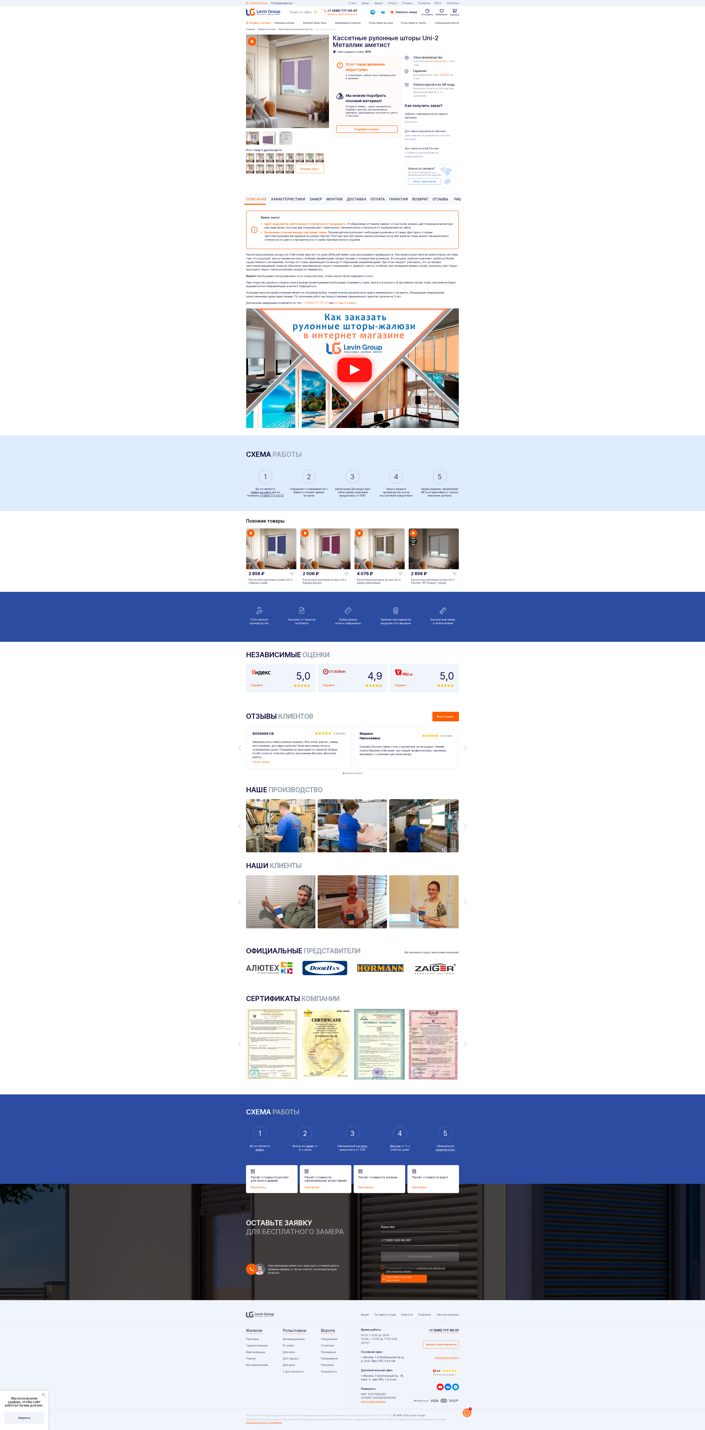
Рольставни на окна (381, 22)
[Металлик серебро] (270, 169)
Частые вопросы (448, 1314)
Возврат (420, 199)
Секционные (329, 1339)
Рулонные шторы (284, 22)
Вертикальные (255, 1352)
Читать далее (261, 761)
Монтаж (334, 199)
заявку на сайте (261, 492)
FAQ (457, 199)
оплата (430, 88)
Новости (407, 1314)
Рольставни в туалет (413, 22)
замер (310, 1146)
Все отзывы (445, 716)
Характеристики (288, 199)
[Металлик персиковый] (280, 169)
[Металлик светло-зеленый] (310, 157)
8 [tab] (357, 773)
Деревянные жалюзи (348, 22)
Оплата (377, 199)
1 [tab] (343, 773)
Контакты (453, 3)
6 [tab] (353, 773)
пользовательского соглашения (264, 1422)
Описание (256, 199)
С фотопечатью (293, 1371)
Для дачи (289, 1365)
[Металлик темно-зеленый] (270, 157)
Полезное (424, 3)
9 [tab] (359, 773)
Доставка (356, 199)
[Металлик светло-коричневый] (250, 169)
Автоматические (257, 1365)
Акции (378, 3)
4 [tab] (349, 773)
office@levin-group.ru (447, 1357)
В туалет (289, 1345)
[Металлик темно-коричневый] (290, 157)
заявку (259, 1149)
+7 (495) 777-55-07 (342, 10)
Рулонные (252, 1339)
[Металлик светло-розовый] (300, 157)
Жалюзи (254, 1330)
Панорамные (329, 1358)
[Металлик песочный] (290, 169)
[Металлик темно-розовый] (260, 157)
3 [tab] (347, 773)
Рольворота (329, 1371)
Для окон (289, 1352)
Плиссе (251, 1358)
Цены (365, 3)
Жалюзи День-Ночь (315, 22)
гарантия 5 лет (445, 1149)
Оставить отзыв (385, 1314)
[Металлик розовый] (260, 169)
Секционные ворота (447, 22)
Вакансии (380, 1401)
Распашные (328, 1352)
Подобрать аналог (366, 129)
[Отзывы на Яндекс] (445, 1372)
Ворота (328, 1330)
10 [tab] (361, 773)
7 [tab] (355, 773)
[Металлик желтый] (250, 157)
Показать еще (309, 168)
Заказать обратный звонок (441, 1344)
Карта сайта (368, 1401)
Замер (316, 199)
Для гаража (290, 1358)
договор (361, 1146)
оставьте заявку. (345, 303)
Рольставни (294, 1330)
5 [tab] (351, 773)
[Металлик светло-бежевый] (320, 157)
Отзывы (440, 199)
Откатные (327, 1345)
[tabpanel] (287, 82)
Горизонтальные (257, 1345)
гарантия (444, 74)
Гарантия (398, 199)
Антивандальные (294, 1339)
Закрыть (24, 1418)
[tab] (255, 199)
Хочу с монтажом (424, 181)
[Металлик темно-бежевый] (280, 157)
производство (438, 61)
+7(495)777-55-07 (315, 303)
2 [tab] (345, 773)
